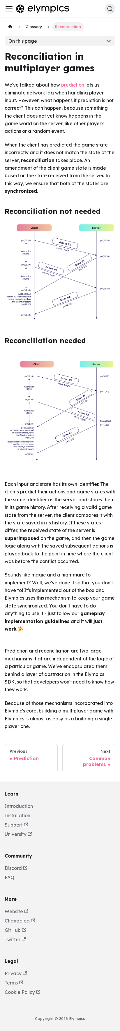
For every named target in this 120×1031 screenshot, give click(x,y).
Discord (13, 868)
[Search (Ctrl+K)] (110, 9)
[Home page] (10, 26)
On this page (22, 41)
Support (14, 825)
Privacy (13, 973)
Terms (11, 983)
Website (14, 911)
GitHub (13, 930)
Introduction (19, 806)
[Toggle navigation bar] (9, 8)
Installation (17, 815)
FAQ (9, 877)
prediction (72, 85)
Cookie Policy (20, 992)
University (16, 834)
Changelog (17, 921)
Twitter (12, 939)
